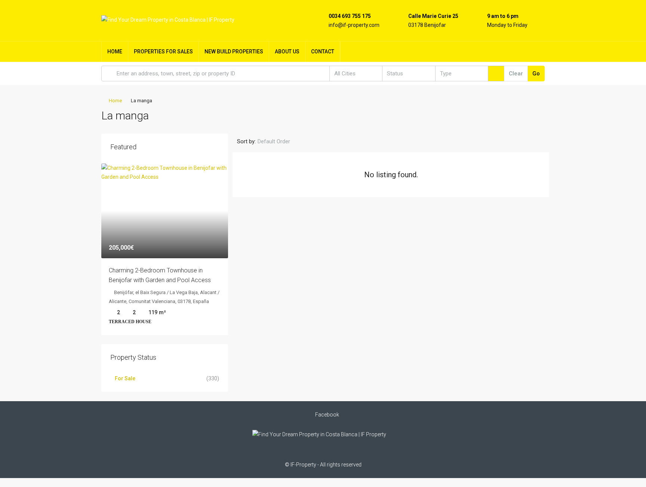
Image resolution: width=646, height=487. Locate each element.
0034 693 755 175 (350, 16)
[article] (164, 249)
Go (536, 73)
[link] (164, 210)
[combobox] (355, 73)
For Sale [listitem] (125, 378)
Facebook (326, 415)
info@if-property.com (354, 25)
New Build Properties (233, 51)
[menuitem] (533, 51)
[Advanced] (496, 73)
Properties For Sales (163, 51)
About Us (287, 51)
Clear (516, 73)
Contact (322, 51)
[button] (532, 113)
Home (114, 51)
